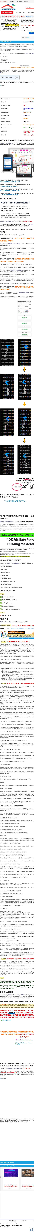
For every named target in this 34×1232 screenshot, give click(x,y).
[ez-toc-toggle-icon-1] (16, 77)
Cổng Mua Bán (3, 1)
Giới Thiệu (24, 1220)
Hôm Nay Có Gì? (20, 12)
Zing (30, 37)
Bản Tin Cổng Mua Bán (22, 1)
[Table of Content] (16, 77)
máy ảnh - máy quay (21, 16)
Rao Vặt (12, 1)
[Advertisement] (17, 1141)
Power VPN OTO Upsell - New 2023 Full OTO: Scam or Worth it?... (11, 1186)
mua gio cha (7, 1223)
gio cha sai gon (14, 1223)
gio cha (1, 1223)
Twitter (28, 37)
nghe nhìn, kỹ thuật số (10, 16)
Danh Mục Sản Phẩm (7, 12)
